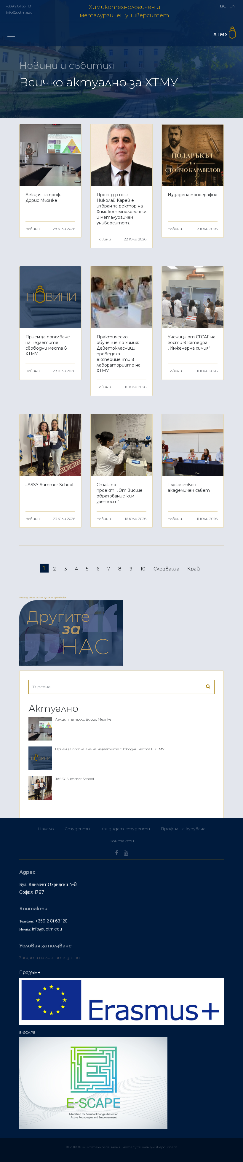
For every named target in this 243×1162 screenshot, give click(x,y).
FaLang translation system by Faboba (42, 597)
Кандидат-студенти (125, 828)
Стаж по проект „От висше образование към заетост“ (120, 493)
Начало (46, 828)
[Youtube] (126, 853)
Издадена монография (192, 194)
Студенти (77, 828)
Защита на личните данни (49, 957)
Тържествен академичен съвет (189, 487)
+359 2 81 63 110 (18, 6)
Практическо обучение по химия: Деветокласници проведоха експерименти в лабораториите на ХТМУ (118, 353)
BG (223, 6)
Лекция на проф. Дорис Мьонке (43, 197)
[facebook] (116, 853)
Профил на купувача (183, 828)
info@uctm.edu (19, 12)
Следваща (166, 569)
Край (193, 569)
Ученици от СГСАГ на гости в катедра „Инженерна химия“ (191, 342)
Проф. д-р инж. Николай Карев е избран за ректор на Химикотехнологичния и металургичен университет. (122, 209)
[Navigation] (11, 34)
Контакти (121, 841)
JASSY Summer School (49, 484)
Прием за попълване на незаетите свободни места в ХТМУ (47, 345)
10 (143, 569)
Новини (32, 228)
